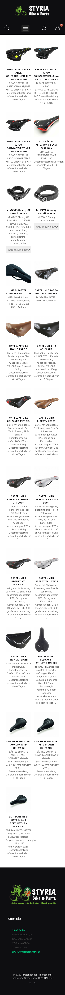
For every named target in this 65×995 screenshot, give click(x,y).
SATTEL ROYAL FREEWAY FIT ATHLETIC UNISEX (46, 659)
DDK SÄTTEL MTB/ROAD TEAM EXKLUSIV (46, 144)
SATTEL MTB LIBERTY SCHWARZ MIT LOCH (18, 499)
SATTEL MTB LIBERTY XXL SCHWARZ (18, 581)
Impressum (45, 974)
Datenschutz (30, 974)
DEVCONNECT (46, 978)
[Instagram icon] (35, 982)
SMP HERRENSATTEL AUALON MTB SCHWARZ (18, 744)
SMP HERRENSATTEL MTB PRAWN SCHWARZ (46, 744)
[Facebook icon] (30, 982)
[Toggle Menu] (25, 28)
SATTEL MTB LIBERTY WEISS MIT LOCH (46, 499)
